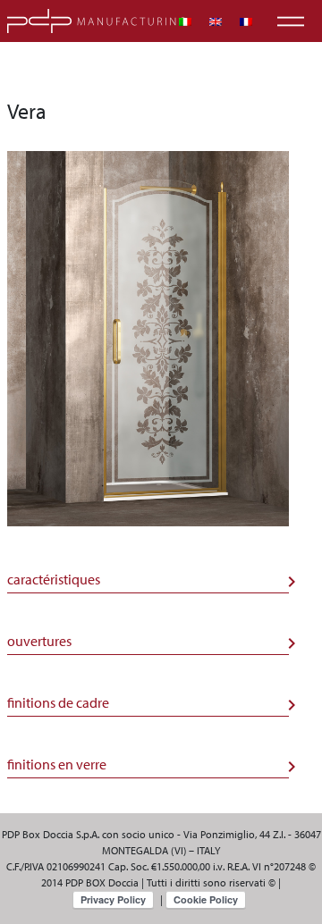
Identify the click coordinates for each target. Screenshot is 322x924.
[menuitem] (185, 22)
